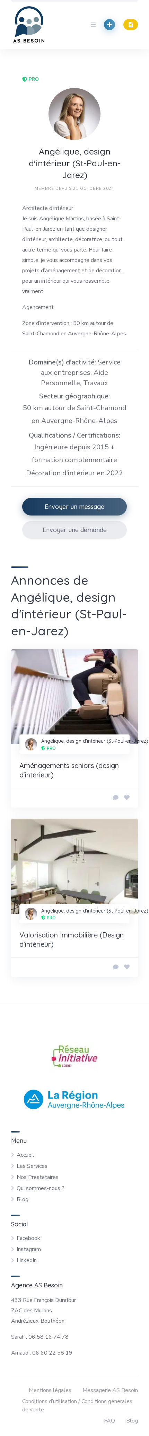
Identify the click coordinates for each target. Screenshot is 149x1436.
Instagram (29, 1249)
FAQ (109, 1421)
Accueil (25, 1155)
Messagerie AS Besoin (110, 1390)
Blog (22, 1199)
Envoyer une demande (75, 530)
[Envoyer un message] (116, 798)
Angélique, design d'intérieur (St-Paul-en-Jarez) (94, 741)
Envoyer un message (74, 507)
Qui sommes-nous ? (40, 1188)
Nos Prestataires (38, 1177)
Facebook (28, 1238)
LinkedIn (27, 1260)
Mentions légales (50, 1390)
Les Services (32, 1166)
